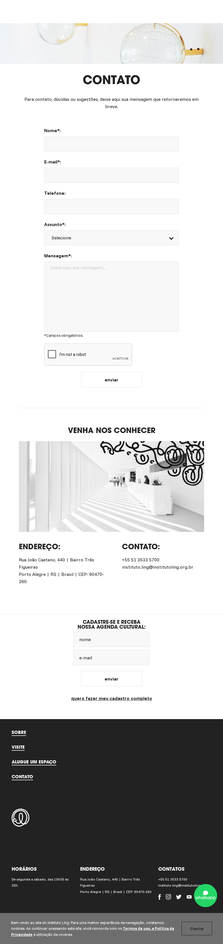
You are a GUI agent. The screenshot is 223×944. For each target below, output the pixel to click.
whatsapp (205, 897)
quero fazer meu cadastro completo (111, 698)
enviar (111, 380)
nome (85, 639)
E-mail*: (52, 162)
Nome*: (52, 130)
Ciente (197, 928)
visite (18, 747)
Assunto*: (55, 224)
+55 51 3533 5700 (172, 879)
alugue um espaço (34, 762)
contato (22, 776)
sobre (19, 732)
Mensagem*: (58, 256)
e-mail (85, 658)
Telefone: (55, 193)
